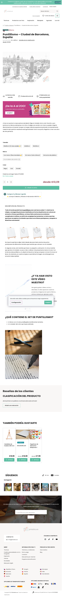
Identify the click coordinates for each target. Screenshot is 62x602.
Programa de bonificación (28, 559)
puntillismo (26, 210)
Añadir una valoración (11, 405)
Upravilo (52, 592)
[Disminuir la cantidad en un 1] (3, 182)
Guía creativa (43, 550)
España (25, 574)
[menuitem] (5, 20)
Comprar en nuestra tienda (19, 6)
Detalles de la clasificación (26, 40)
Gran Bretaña (45, 574)
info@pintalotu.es (12, 539)
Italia (43, 571)
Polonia (25, 571)
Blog (40, 552)
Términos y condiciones (27, 550)
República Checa (9, 569)
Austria (7, 576)
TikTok (54, 301)
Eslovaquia (44, 569)
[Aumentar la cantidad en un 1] (10, 182)
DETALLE (9, 460)
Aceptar (47, 302)
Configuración (15, 302)
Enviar (30, 517)
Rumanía (7, 571)
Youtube (56, 475)
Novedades (6, 561)
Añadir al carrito (32, 188)
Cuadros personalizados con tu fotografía (11, 553)
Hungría (26, 569)
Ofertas (5, 558)
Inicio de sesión (35, 16)
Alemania (7, 574)
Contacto (44, 6)
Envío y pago (9, 176)
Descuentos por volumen (28, 557)
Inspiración (6, 556)
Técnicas (5, 550)
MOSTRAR (56, 2)
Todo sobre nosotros (34, 6)
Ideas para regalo (7, 563)
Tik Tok (46, 475)
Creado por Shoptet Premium (40, 592)
